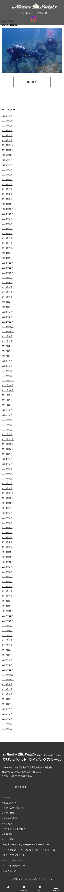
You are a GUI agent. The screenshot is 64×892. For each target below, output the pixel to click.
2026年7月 (7, 120)
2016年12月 (8, 670)
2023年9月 (7, 277)
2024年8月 (7, 223)
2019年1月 (7, 547)
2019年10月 (8, 503)
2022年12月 (8, 322)
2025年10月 (8, 155)
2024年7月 (7, 228)
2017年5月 (7, 645)
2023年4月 (7, 302)
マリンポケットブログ (14, 829)
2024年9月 (7, 219)
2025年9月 (7, 160)
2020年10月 (8, 449)
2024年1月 (7, 258)
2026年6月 (7, 125)
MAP (40, 890)
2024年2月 (7, 253)
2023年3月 (7, 307)
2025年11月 (7, 150)
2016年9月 (7, 684)
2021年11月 (7, 385)
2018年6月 (7, 581)
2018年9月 (7, 567)
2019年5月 (7, 527)
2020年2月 (7, 483)
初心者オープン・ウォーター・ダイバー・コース (27, 844)
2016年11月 (7, 674)
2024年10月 (8, 214)
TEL (8, 890)
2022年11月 (7, 326)
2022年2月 (7, 370)
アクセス (8, 823)
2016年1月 (7, 723)
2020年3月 (7, 478)
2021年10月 (8, 390)
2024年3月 (7, 248)
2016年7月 (7, 694)
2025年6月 (7, 174)
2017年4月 (7, 650)
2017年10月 (8, 621)
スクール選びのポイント (15, 808)
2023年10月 (8, 273)
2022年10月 (8, 331)
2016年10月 (8, 679)
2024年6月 (7, 233)
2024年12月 (8, 204)
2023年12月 (8, 263)
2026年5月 (7, 130)
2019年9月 (7, 508)
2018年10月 (8, 562)
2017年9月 (7, 625)
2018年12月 (8, 552)
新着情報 (8, 834)
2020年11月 (7, 444)
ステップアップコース (14, 855)
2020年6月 (7, 468)
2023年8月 (7, 282)
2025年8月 (7, 165)
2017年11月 (7, 616)
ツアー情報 (9, 813)
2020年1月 (7, 488)
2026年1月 (7, 140)
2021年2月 (7, 429)
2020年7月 (7, 464)
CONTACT (24, 890)
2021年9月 (7, 395)
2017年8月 (7, 630)
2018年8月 (7, 572)
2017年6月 (7, 640)
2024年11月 (7, 209)
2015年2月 (7, 728)
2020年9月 (7, 454)
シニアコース (9, 871)
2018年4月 (7, 591)
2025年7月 (7, 170)
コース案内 (9, 839)
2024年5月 (7, 238)
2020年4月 (7, 473)
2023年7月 (7, 287)
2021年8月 (7, 400)
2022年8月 (7, 341)
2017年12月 (8, 611)
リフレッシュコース (13, 860)
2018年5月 (7, 586)
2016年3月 (7, 714)
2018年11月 (7, 557)
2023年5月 (7, 297)
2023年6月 (7, 292)
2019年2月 (7, 542)
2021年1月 (7, 434)
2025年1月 (7, 199)
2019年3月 (7, 537)
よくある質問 (10, 818)
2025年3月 (7, 189)
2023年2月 (7, 312)
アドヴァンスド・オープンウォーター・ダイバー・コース (31, 850)
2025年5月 (7, 179)
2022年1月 (7, 375)
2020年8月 (7, 459)
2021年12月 (8, 380)
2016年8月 (7, 689)
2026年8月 (7, 116)
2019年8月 (7, 513)
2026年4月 (7, 135)
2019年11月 (7, 498)
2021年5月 (7, 415)
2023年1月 (7, 317)
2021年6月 (7, 410)
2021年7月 (7, 405)
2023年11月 (7, 268)
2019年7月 (7, 518)
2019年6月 (7, 522)
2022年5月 (7, 356)
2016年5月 (7, 704)
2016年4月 (7, 709)
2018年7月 (7, 576)
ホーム (7, 797)
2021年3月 (7, 424)
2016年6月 (7, 699)
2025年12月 (8, 145)
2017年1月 (7, 665)
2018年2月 (7, 601)
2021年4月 (7, 419)
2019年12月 (8, 493)
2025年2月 (7, 194)
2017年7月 (7, 635)
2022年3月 (7, 366)
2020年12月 (8, 439)
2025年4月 (7, 184)
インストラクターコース (15, 865)
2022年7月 (7, 346)
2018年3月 (7, 596)
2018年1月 (7, 606)
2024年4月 (7, 243)
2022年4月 (7, 361)
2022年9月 (7, 336)
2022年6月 (7, 351)
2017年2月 (7, 660)
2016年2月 (7, 719)
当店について (10, 802)
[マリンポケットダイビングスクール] (34, 8)
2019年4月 (7, 532)
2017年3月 (7, 655)
